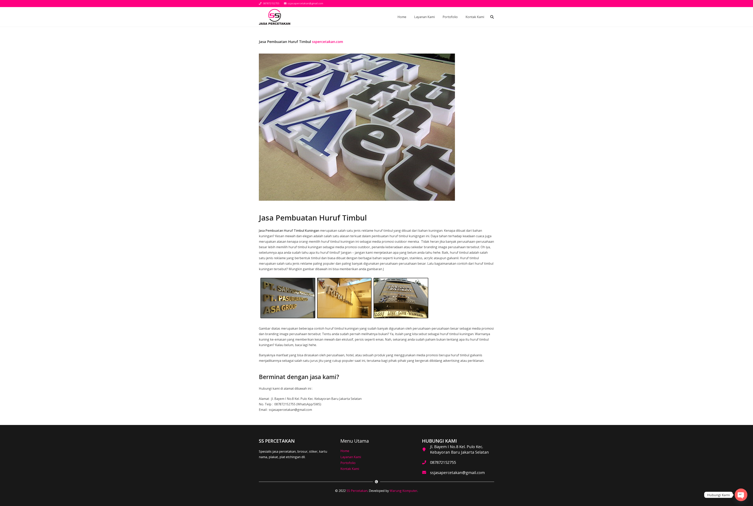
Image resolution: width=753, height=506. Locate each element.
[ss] (274, 17)
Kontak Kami (349, 469)
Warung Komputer (403, 491)
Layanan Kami (350, 457)
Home (344, 451)
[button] (492, 17)
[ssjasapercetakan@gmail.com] (426, 472)
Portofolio (348, 463)
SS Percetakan (356, 491)
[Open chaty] (741, 495)
